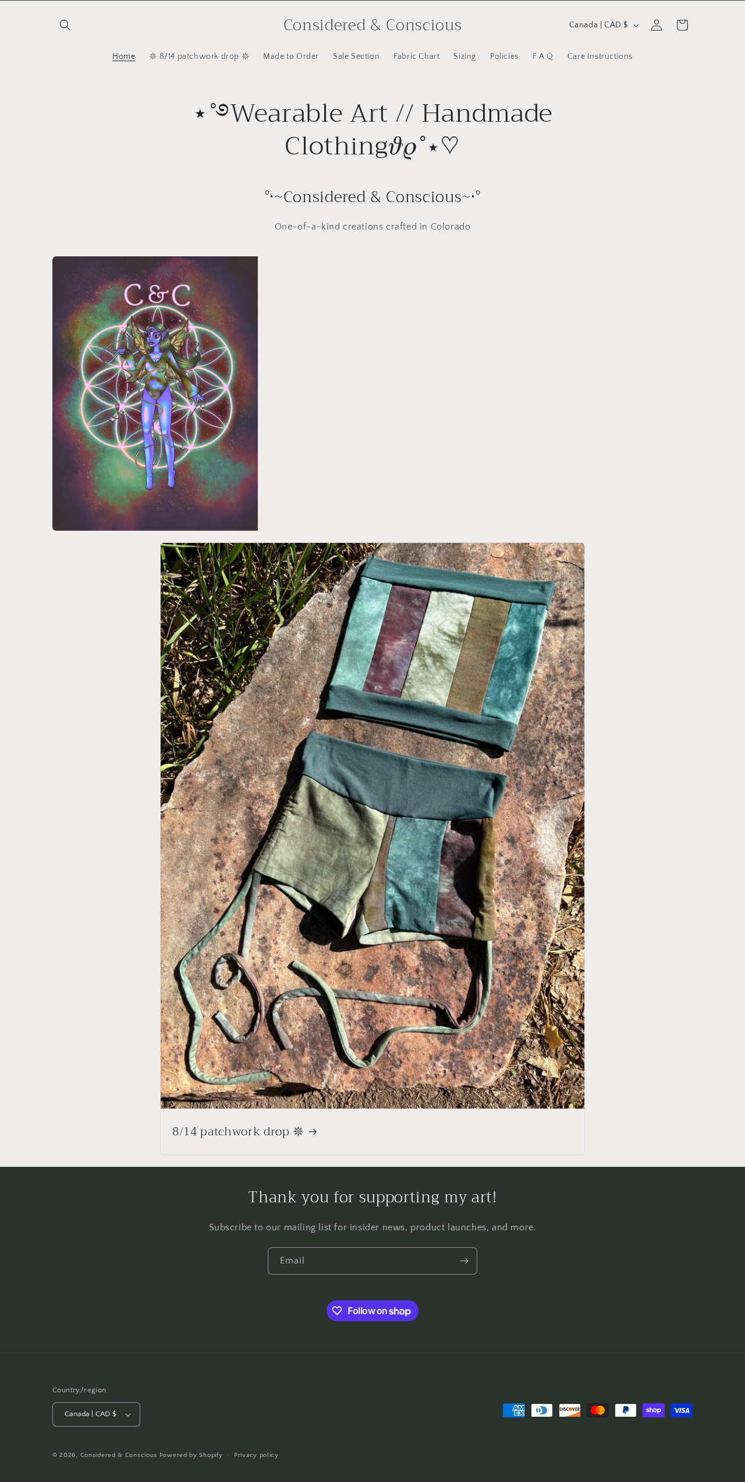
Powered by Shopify (191, 1455)
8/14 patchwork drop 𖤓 (238, 1131)
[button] (65, 25)
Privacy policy (256, 1455)
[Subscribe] (464, 1261)
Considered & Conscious (119, 1455)
